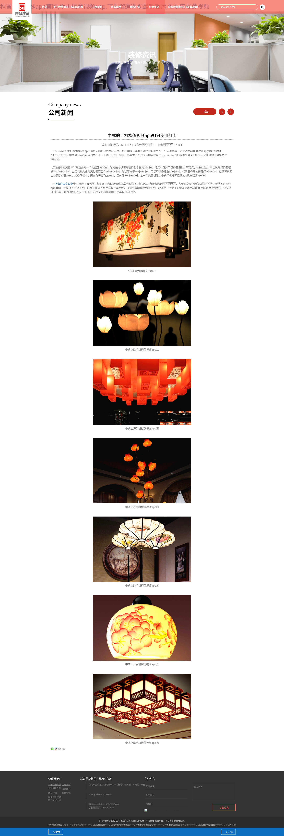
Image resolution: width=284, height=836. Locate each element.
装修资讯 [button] (154, 6)
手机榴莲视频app (56, 825)
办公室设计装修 (76, 825)
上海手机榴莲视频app (120, 825)
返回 (205, 111)
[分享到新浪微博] (63, 749)
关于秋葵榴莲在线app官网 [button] (68, 6)
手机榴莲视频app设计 (145, 825)
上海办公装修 (99, 825)
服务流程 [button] (116, 6)
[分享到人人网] (59, 749)
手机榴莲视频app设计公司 (176, 825)
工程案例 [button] (97, 6)
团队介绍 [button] (135, 6)
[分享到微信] (52, 749)
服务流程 (66, 788)
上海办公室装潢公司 (207, 825)
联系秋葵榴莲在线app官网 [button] (183, 6)
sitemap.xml (179, 820)
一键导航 (228, 831)
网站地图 (169, 820)
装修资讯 (149, 62)
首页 (44, 6)
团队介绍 (52, 792)
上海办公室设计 (64, 184)
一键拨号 (55, 831)
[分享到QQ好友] (56, 749)
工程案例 (66, 784)
